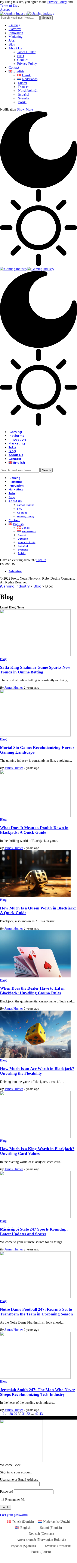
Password (6, 1491)
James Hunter (13, 687)
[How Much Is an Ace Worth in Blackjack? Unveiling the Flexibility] (35, 1056)
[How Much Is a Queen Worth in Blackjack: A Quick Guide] (35, 896)
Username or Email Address (19, 1479)
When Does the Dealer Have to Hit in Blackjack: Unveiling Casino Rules (32, 990)
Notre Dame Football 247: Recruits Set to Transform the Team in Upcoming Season (36, 1311)
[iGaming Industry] (27, 13)
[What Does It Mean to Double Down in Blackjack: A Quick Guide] (35, 816)
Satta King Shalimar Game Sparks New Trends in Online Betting (35, 669)
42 (36, 1413)
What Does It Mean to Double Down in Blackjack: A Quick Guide (34, 830)
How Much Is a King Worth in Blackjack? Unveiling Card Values (37, 1151)
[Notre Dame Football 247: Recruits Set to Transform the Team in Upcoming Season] (35, 1297)
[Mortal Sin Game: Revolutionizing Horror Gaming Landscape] (35, 735)
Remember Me (14, 1499)
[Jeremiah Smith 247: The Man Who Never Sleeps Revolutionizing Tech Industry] (35, 1377)
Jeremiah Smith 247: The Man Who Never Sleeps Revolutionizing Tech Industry (37, 1392)
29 (15, 1413)
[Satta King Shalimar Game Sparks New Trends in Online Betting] (35, 655)
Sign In (41, 560)
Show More (25, 109)
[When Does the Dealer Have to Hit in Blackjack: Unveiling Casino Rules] (35, 976)
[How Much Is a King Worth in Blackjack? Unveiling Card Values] (35, 1137)
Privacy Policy (57, 2)
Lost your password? (14, 1515)
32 (28, 1413)
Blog (3, 659)
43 (41, 1413)
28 (11, 1413)
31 (24, 1413)
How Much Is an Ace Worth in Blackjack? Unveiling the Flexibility (37, 1071)
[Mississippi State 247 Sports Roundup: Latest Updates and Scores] (35, 1217)
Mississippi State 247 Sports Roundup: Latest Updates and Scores (34, 1231)
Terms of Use (9, 5)
